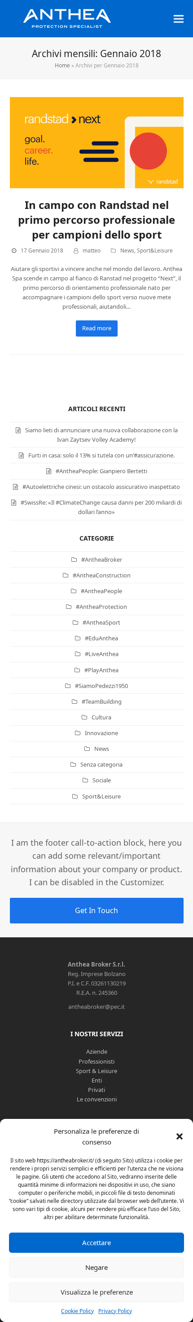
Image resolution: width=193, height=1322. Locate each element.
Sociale (101, 780)
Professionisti (96, 1061)
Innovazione (101, 733)
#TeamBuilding (102, 701)
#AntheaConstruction (102, 575)
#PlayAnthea (101, 670)
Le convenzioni (97, 1099)
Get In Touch (96, 910)
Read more (96, 328)
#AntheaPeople (101, 591)
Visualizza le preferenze (97, 1291)
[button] (179, 1136)
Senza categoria (101, 764)
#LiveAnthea (101, 654)
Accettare (96, 1242)
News (127, 250)
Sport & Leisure (96, 1071)
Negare (96, 1267)
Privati (96, 1090)
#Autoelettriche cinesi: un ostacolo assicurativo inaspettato (101, 487)
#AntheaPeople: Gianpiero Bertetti (101, 471)
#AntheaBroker (101, 559)
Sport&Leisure (155, 250)
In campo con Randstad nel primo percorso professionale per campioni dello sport (96, 219)
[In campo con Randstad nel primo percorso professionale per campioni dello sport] (97, 142)
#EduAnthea (101, 638)
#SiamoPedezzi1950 (101, 686)
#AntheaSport (101, 622)
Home (62, 65)
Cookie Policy (77, 1311)
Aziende (96, 1051)
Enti (97, 1080)
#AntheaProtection (101, 607)
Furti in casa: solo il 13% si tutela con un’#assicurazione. (101, 455)
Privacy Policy (115, 1311)
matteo (92, 250)
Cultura (101, 717)
